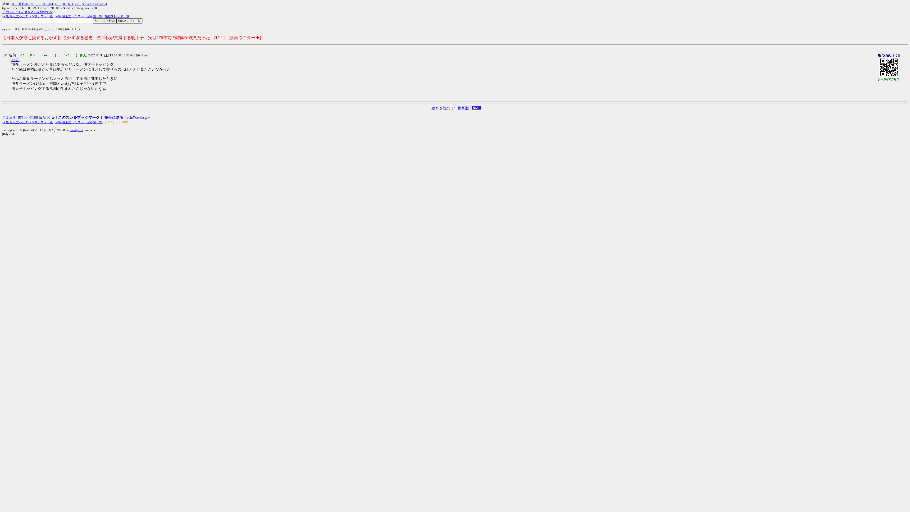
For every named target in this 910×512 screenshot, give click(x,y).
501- (65, 4)
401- (58, 4)
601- (71, 4)
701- (78, 4)
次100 (33, 117)
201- (45, 4)
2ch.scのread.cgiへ (94, 4)
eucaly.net (76, 130)
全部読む (9, 117)
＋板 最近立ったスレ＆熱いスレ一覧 (28, 16)
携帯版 (463, 108)
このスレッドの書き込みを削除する (27, 12)
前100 (22, 117)
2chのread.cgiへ (139, 117)
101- (38, 4)
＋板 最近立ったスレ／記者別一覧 (78, 16)
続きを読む (441, 108)
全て (14, 4)
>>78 (15, 60)
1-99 (31, 4)
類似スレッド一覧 (117, 16)
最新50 (23, 4)
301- (51, 4)
